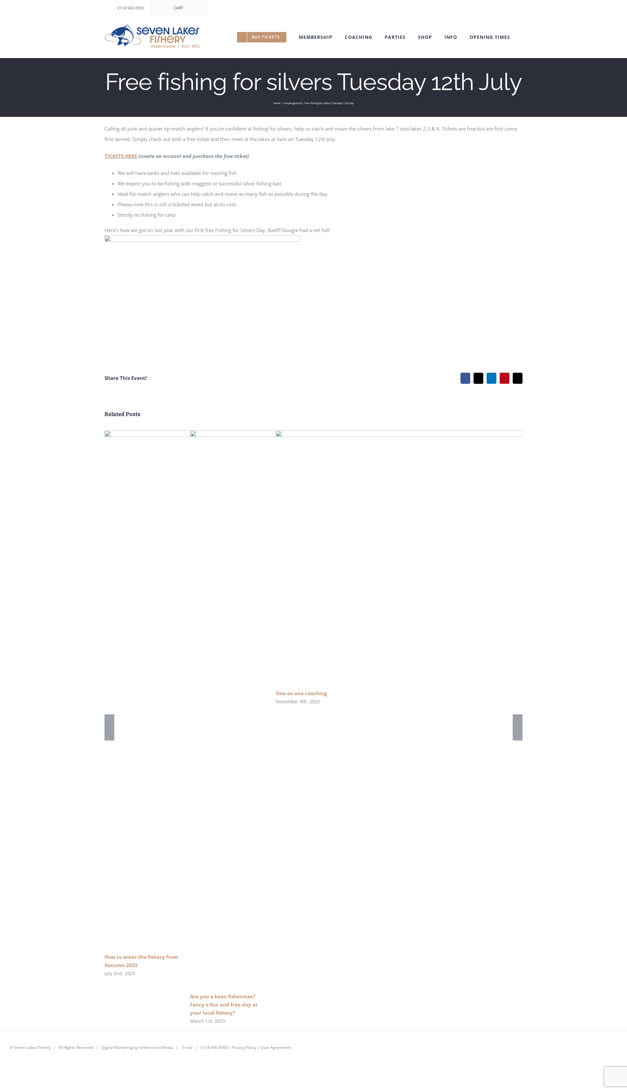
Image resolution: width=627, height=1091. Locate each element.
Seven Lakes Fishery (32, 1047)
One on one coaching (419, 557)
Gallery (438, 557)
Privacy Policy (244, 1047)
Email (187, 1047)
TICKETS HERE (120, 156)
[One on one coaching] (429, 557)
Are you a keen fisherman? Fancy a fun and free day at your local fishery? (224, 1004)
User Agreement (276, 1047)
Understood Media (156, 1047)
